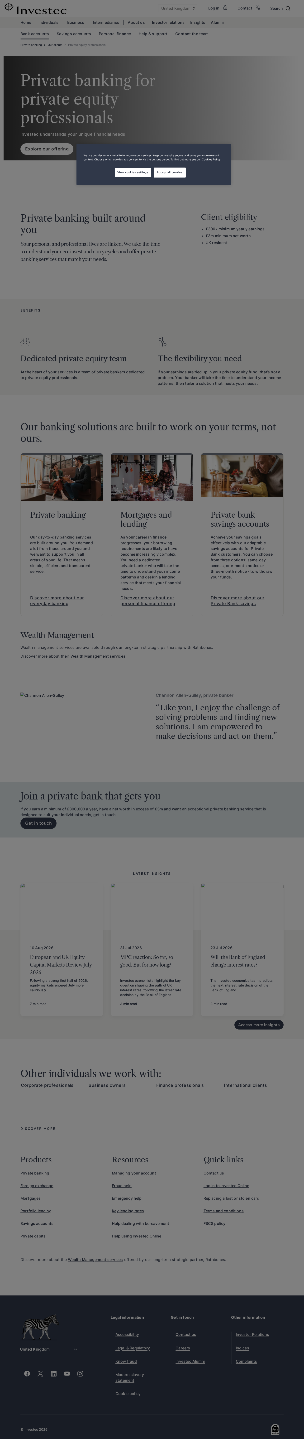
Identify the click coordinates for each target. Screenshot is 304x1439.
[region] (153, 164)
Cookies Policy (211, 159)
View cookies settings (132, 172)
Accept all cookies (169, 172)
